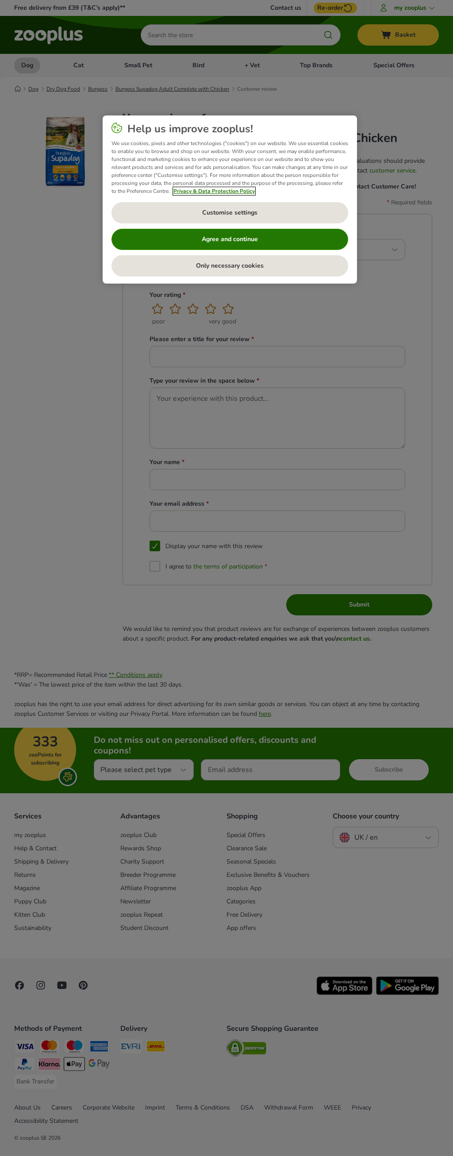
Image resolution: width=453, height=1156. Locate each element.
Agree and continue (230, 239)
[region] (230, 199)
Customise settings (229, 212)
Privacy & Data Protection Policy (214, 191)
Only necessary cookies (230, 265)
